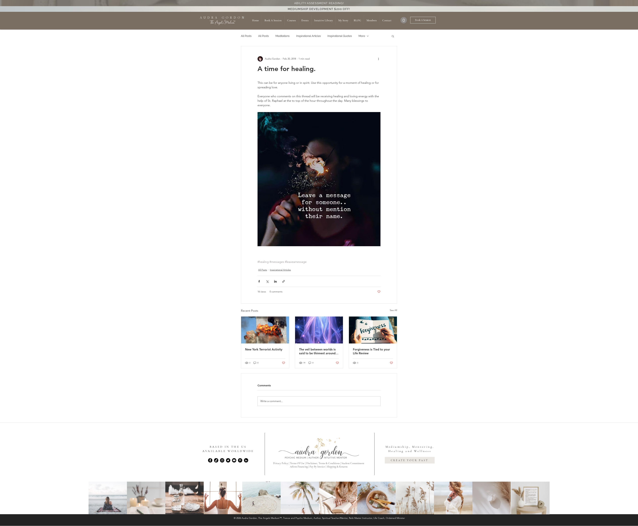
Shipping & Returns (337, 466)
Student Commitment (352, 463)
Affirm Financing (299, 466)
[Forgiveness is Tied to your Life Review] (373, 330)
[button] (403, 20)
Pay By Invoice (317, 466)
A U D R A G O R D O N (222, 17)
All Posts (246, 36)
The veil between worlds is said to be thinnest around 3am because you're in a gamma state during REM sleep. (317, 351)
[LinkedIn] (246, 460)
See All (393, 310)
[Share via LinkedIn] (275, 281)
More (362, 36)
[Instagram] (222, 460)
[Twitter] (228, 460)
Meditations (282, 36)
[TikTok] (216, 460)
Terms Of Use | (298, 463)
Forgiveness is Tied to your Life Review (371, 351)
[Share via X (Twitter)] (267, 281)
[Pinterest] (240, 460)
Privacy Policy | (281, 463)
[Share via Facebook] (259, 281)
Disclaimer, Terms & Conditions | (323, 463)
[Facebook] (210, 460)
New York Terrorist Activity (263, 349)
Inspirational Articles (308, 36)
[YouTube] (234, 460)
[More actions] (378, 59)
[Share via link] (283, 281)
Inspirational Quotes (339, 36)
